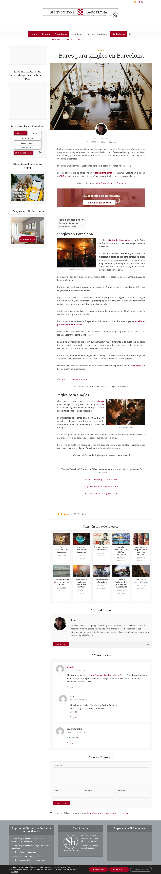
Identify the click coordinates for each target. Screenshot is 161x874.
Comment (57, 765)
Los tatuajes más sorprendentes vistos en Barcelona (141, 550)
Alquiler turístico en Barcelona (23, 852)
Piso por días (27, 147)
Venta (34, 133)
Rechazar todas (119, 869)
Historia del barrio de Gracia (141, 580)
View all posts (61, 644)
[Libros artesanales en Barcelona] (61, 538)
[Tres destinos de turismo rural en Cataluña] (61, 571)
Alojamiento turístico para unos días (101, 486)
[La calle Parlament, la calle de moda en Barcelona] (121, 571)
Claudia (70, 667)
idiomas (100, 401)
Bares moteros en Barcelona (101, 580)
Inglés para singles (67, 226)
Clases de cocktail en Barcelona (81, 549)
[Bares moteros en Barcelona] (101, 571)
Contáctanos (118, 34)
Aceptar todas (98, 869)
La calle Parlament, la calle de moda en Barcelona (121, 583)
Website (121, 790)
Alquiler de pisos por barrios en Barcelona (28, 860)
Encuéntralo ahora (23, 153)
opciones (14, 871)
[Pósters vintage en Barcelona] (101, 538)
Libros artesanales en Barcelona (61, 549)
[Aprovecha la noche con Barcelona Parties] (81, 571)
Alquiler (20, 133)
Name (56, 790)
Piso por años (28, 138)
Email (88, 790)
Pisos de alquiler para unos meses (101, 479)
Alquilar (34, 34)
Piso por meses (27, 143)
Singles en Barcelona (68, 223)
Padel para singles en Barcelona (111, 183)
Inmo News (76, 34)
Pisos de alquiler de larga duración (101, 493)
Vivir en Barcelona (97, 34)
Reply (71, 688)
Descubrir (101, 50)
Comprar (46, 34)
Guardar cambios (141, 869)
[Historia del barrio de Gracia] (141, 571)
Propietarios (60, 34)
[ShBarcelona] (80, 12)
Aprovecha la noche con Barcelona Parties (81, 583)
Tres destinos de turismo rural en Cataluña (61, 582)
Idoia (106, 138)
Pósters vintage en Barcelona (101, 548)
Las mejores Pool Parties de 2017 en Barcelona (121, 550)
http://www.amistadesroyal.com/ (105, 675)
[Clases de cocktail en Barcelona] (81, 538)
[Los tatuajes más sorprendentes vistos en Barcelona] (141, 538)
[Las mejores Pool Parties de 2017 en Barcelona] (121, 538)
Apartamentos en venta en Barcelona (26, 856)
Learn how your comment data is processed (107, 813)
